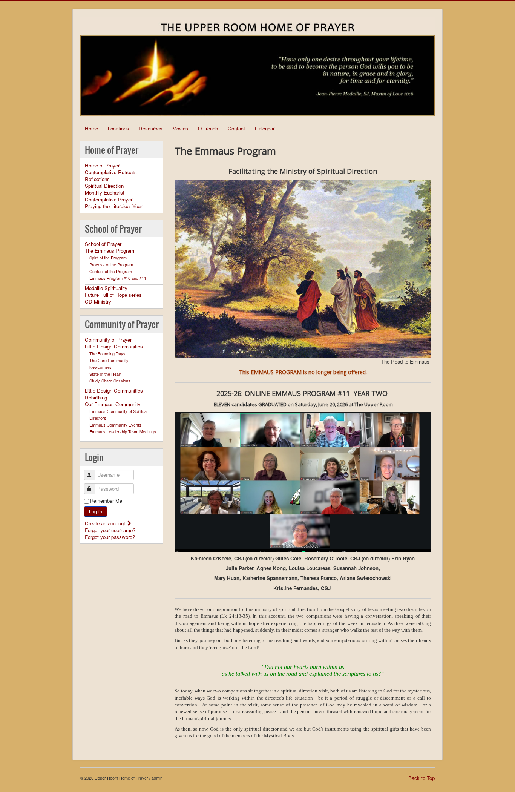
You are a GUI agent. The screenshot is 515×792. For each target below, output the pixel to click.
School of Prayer (103, 244)
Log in (95, 511)
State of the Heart (105, 374)
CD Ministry (98, 301)
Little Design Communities (114, 346)
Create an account (106, 523)
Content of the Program (110, 271)
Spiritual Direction (104, 186)
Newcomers (100, 367)
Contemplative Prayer (108, 199)
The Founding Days (107, 353)
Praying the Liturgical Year (113, 206)
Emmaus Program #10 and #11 (117, 278)
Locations (118, 128)
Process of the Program (111, 264)
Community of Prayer (108, 339)
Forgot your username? (110, 530)
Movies (180, 128)
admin (157, 778)
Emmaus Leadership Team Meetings (122, 431)
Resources (150, 128)
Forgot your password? (110, 536)
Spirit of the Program (108, 258)
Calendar (264, 128)
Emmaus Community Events (115, 425)
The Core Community (109, 360)
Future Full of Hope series (113, 295)
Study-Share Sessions (109, 381)
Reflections (97, 179)
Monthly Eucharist (104, 192)
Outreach (208, 128)
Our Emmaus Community (113, 404)
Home (91, 128)
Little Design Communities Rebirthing (114, 394)
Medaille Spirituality (106, 288)
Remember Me (106, 500)
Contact (236, 128)
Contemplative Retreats (111, 172)
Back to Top (421, 777)
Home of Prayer (102, 165)
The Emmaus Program (109, 250)
